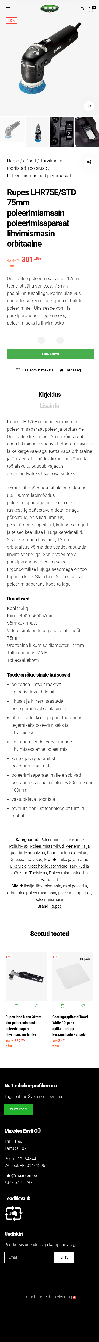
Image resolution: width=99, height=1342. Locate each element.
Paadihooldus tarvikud (67, 852)
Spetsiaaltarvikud (26, 859)
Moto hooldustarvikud (47, 866)
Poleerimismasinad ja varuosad (39, 175)
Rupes (56, 906)
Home (13, 161)
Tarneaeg (73, 370)
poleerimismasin (49, 899)
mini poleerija (75, 886)
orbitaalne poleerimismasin (31, 892)
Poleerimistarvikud (47, 846)
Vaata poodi (18, 1109)
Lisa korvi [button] (16, 1005)
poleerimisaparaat (74, 892)
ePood (29, 161)
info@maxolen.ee (20, 1175)
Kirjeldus (49, 394)
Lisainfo (49, 405)
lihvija (29, 886)
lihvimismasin (48, 886)
